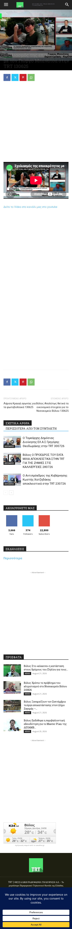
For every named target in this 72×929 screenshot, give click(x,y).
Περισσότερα (12, 558)
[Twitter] (15, 77)
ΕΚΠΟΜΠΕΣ (9, 446)
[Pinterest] (23, 77)
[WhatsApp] (31, 77)
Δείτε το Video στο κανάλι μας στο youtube (30, 206)
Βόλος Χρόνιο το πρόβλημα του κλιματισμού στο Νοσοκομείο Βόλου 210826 (45, 686)
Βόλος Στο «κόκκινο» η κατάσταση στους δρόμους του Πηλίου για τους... (46, 667)
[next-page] (11, 492)
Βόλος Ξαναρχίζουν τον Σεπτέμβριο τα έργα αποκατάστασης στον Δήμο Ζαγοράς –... (45, 705)
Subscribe (44, 516)
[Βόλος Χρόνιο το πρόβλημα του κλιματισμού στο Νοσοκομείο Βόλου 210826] (12, 687)
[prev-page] (5, 492)
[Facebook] (6, 77)
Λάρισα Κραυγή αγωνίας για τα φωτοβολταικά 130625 (19, 405)
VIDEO (27, 673)
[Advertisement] (36, 122)
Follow (28, 516)
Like (12, 516)
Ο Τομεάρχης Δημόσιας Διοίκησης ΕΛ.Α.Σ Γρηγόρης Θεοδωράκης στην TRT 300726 (43, 442)
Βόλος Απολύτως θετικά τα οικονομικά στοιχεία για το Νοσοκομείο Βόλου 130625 (52, 407)
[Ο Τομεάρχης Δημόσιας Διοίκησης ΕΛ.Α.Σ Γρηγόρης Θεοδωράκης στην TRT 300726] (12, 442)
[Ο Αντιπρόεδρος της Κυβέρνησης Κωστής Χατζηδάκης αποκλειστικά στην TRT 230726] (12, 480)
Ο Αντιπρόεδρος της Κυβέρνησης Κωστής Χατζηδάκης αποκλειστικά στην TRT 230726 (45, 479)
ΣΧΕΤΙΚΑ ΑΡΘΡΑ (18, 423)
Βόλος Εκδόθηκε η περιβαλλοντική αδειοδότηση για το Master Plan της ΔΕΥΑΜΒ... (45, 724)
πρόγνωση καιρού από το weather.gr (29, 845)
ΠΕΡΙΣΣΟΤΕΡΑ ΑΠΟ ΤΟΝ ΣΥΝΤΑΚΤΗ (31, 428)
